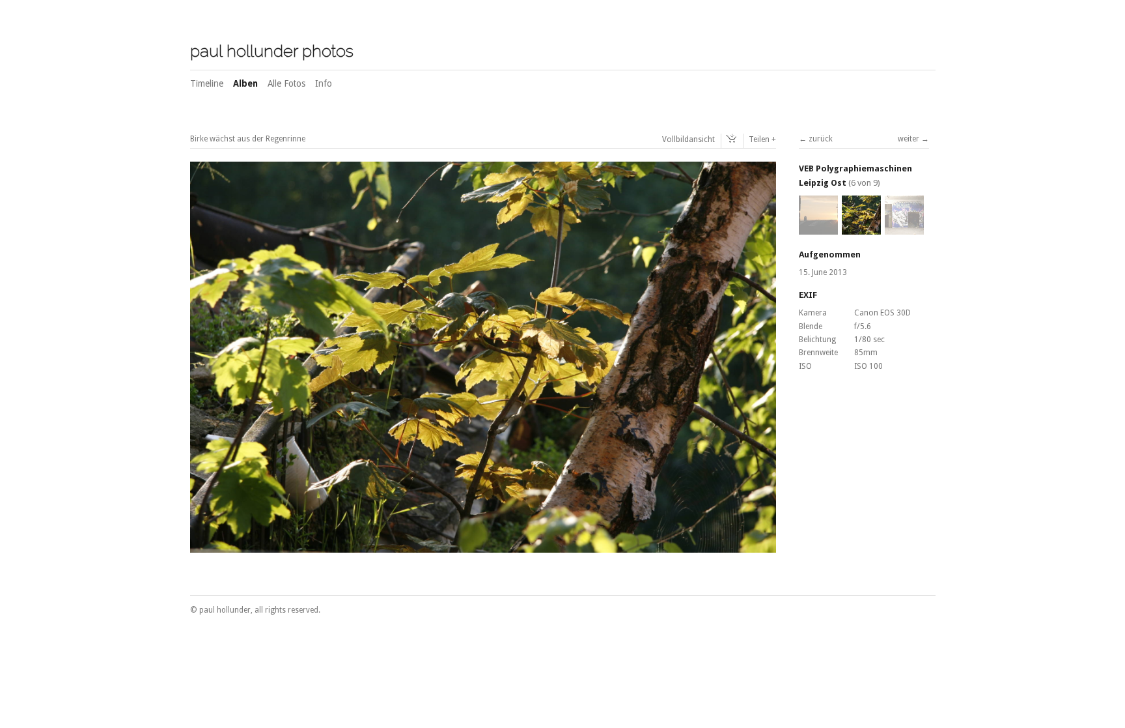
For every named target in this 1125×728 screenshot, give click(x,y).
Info (323, 83)
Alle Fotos (286, 83)
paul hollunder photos (272, 51)
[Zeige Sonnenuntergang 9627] (818, 228)
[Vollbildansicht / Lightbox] (483, 545)
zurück (821, 138)
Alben (245, 83)
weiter (908, 138)
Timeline (206, 83)
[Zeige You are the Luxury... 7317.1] (904, 228)
